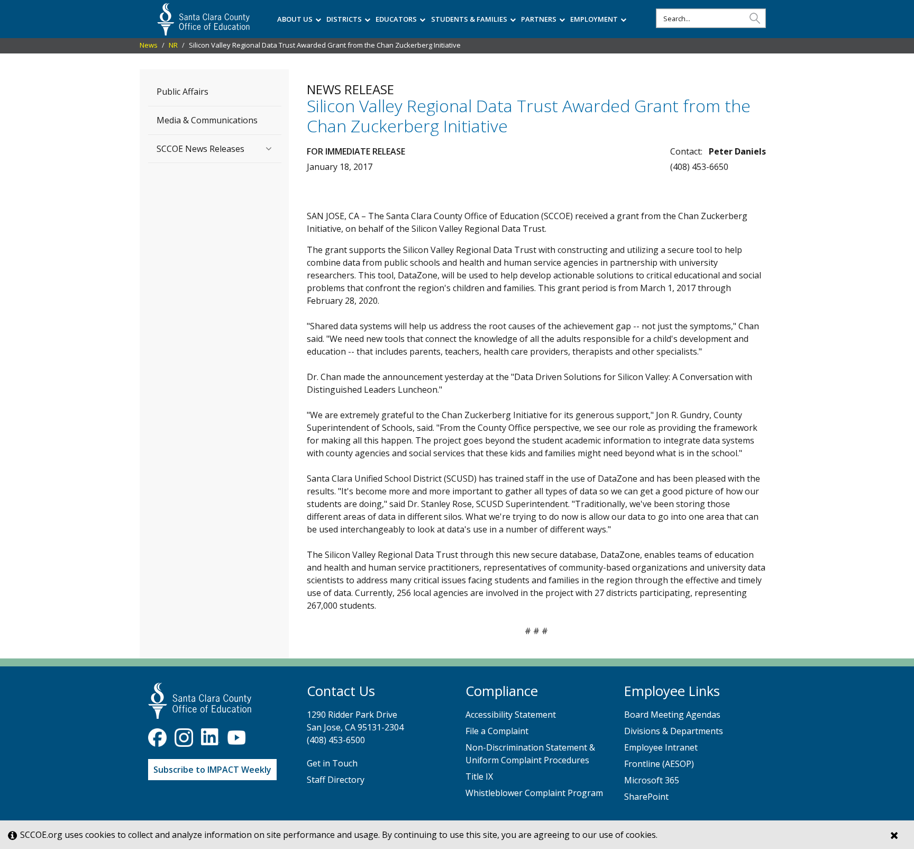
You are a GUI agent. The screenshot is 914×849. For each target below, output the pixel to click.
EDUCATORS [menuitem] (396, 19)
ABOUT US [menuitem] (295, 19)
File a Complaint (496, 731)
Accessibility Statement (510, 714)
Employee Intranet (661, 747)
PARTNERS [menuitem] (538, 19)
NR (173, 45)
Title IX (479, 776)
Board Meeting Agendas (672, 714)
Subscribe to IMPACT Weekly (212, 769)
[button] (755, 17)
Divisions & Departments (673, 731)
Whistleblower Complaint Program (534, 793)
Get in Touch (332, 763)
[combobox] (710, 18)
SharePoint (646, 796)
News (149, 45)
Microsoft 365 (651, 780)
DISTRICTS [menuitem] (344, 19)
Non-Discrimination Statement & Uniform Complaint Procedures (530, 754)
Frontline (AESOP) (659, 764)
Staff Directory (335, 779)
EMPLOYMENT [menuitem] (594, 19)
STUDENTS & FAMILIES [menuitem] (469, 19)
